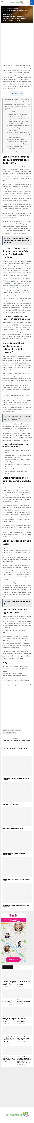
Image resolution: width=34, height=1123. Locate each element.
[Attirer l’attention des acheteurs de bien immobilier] (24, 975)
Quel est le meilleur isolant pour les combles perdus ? (15, 677)
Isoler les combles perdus (9, 732)
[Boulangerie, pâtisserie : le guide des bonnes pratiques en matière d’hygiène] (9, 1030)
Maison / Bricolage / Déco (8, 14)
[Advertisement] (17, 45)
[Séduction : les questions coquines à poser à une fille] (24, 1012)
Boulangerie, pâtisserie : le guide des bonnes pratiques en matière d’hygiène (9, 1039)
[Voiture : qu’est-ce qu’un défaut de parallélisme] (24, 993)
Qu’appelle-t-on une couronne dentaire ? (17, 748)
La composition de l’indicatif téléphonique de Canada (24, 1038)
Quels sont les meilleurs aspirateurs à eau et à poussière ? (15, 906)
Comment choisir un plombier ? (11, 804)
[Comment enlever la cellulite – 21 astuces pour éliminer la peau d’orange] (9, 1050)
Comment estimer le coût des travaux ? (14, 673)
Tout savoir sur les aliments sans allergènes (17, 741)
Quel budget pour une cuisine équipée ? (13, 828)
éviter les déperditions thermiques (11, 730)
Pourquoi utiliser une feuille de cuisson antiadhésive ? (13, 853)
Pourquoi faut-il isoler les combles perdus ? (15, 666)
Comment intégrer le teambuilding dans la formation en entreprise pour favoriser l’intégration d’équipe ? (24, 1059)
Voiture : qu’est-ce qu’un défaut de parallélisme (24, 1000)
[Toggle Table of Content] (20, 93)
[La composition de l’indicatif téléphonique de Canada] (24, 1030)
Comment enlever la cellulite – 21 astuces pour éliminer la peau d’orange (8, 1059)
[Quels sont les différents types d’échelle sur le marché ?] (9, 1012)
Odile (5, 20)
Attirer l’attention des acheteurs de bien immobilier (23, 983)
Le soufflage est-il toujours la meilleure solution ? (16, 685)
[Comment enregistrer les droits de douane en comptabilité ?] (9, 993)
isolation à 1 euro (16, 288)
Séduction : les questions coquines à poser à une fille (23, 1020)
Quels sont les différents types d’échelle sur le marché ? (15, 778)
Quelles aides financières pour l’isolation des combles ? (15, 670)
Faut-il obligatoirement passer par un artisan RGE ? (16, 681)
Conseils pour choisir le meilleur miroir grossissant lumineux (16, 879)
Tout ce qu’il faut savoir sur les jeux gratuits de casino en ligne (9, 983)
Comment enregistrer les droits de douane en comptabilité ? (9, 1001)
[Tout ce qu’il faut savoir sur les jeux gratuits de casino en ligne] (9, 975)
